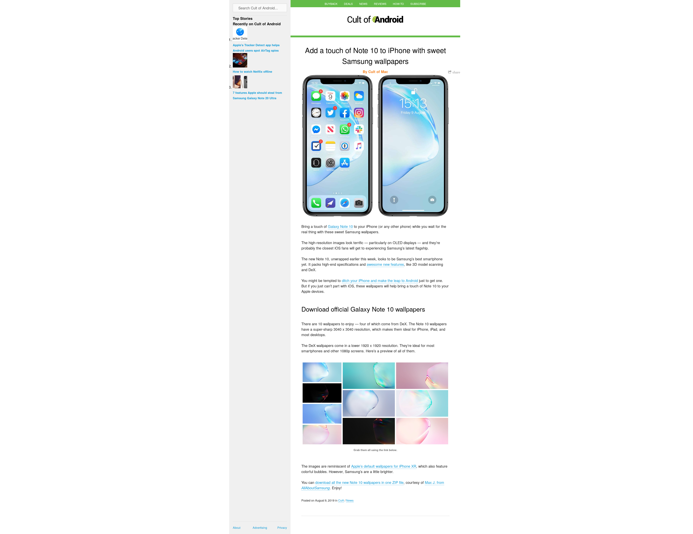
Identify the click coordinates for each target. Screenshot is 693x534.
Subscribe (418, 4)
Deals (348, 4)
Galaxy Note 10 (340, 226)
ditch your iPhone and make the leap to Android (380, 280)
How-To (398, 4)
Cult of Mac (378, 71)
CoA (341, 500)
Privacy (282, 528)
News (363, 4)
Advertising (260, 528)
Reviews (380, 4)
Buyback (331, 4)
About (236, 528)
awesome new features (385, 264)
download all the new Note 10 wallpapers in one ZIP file (359, 482)
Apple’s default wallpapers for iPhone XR (383, 466)
